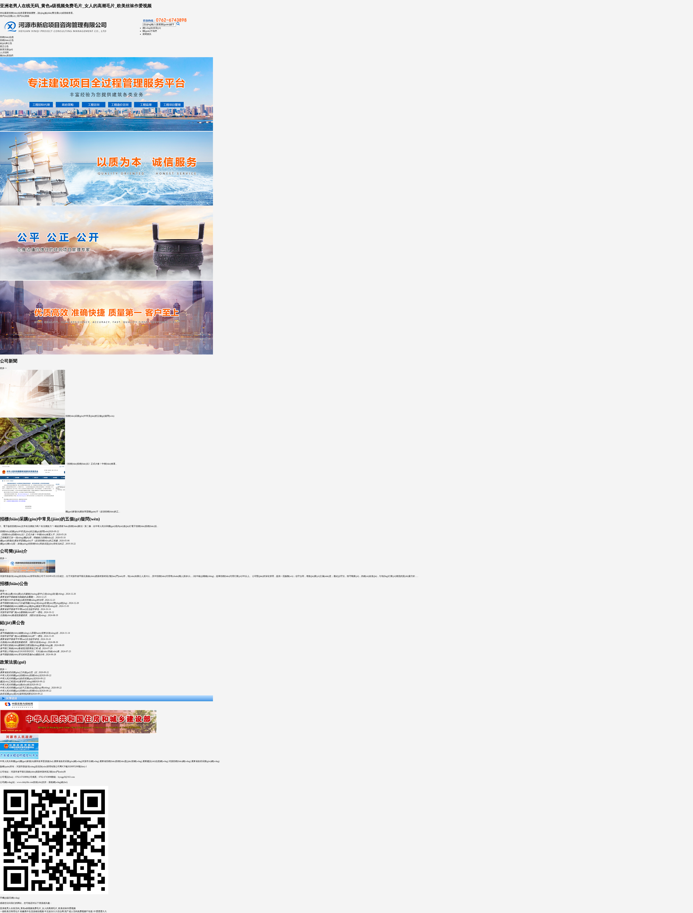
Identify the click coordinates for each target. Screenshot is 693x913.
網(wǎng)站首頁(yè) (152, 28)
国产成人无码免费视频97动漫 (78, 911)
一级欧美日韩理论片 (9, 911)
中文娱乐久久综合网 (54, 911)
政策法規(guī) (6, 49)
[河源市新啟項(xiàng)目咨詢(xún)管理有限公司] (73, 34)
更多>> (3, 368)
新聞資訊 (147, 34)
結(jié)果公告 (6, 43)
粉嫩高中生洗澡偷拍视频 (32, 911)
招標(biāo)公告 (7, 40)
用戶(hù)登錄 (23, 16)
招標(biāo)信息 (7, 37)
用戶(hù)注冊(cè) (8, 16)
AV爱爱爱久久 (100, 911)
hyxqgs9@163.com (66, 777)
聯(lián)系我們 (6, 55)
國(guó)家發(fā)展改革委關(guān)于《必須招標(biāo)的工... (93, 511)
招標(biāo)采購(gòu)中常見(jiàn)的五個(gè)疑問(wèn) (90, 416)
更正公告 (4, 46)
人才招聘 (4, 52)
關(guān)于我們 (150, 31)
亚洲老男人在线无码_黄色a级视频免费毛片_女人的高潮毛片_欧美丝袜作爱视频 (76, 5)
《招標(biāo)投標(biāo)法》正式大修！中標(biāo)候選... (91, 464)
